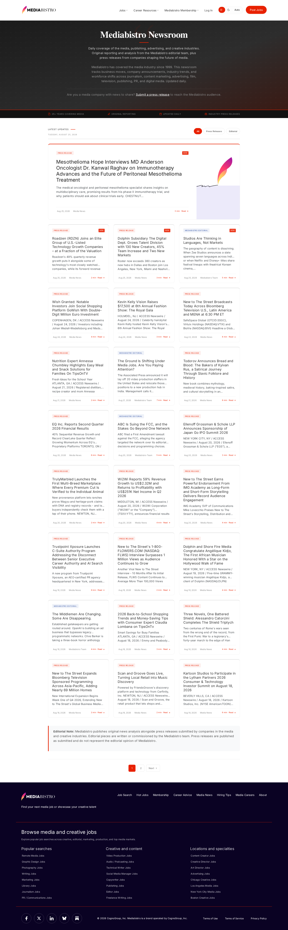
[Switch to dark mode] (229, 10)
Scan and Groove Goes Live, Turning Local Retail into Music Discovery (143, 677)
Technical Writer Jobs (118, 867)
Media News (204, 795)
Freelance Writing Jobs (119, 897)
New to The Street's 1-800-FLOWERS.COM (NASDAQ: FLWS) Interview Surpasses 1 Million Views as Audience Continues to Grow (141, 555)
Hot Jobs (142, 795)
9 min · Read (96, 590)
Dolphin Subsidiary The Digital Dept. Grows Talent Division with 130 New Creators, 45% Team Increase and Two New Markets (142, 246)
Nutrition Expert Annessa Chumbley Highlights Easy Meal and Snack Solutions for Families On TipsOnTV (77, 367)
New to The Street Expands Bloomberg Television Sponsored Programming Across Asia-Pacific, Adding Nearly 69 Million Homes (74, 681)
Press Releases (214, 131)
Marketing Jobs (31, 879)
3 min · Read (180, 211)
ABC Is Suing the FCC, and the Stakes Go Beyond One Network (144, 426)
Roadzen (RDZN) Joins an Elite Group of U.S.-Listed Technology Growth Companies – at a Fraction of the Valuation (77, 244)
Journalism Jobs (31, 891)
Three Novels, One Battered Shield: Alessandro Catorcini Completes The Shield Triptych (208, 618)
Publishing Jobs (115, 885)
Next (151, 768)
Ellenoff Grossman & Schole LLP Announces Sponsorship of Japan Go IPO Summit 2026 (209, 428)
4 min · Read (96, 337)
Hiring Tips (224, 795)
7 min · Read (162, 400)
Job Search (124, 795)
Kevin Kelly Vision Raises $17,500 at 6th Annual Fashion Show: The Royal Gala (142, 306)
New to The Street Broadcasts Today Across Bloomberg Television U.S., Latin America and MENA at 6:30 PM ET (207, 308)
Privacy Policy (259, 918)
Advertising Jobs (200, 873)
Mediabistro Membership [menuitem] (180, 10)
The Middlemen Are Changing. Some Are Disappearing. (77, 616)
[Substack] (77, 918)
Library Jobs (29, 885)
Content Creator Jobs (203, 855)
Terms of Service (234, 918)
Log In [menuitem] (208, 10)
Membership (161, 795)
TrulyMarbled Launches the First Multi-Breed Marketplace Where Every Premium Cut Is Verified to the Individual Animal (78, 485)
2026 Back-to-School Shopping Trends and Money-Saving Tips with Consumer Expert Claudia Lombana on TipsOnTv (143, 620)
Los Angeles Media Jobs (204, 885)
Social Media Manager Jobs (122, 873)
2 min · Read (96, 277)
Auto (237, 9)
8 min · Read (227, 337)
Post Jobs (256, 10)
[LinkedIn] (52, 918)
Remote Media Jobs (33, 855)
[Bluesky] (64, 918)
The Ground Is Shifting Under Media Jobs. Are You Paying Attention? (141, 365)
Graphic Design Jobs (33, 861)
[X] (39, 918)
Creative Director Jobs (203, 861)
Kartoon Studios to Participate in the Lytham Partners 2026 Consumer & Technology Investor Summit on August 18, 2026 (209, 681)
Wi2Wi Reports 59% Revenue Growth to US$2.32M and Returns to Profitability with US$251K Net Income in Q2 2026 (142, 487)
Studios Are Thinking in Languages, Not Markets (203, 240)
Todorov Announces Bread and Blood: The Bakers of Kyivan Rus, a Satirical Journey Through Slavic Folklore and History (208, 369)
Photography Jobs (32, 867)
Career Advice (183, 795)
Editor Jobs (112, 891)
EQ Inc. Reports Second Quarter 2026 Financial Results (78, 426)
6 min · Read (96, 455)
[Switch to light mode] (221, 10)
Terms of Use (210, 918)
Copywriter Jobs (115, 879)
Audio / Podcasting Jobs (120, 861)
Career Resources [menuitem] (145, 10)
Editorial (233, 131)
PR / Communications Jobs (37, 897)
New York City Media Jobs (205, 891)
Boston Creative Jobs (203, 897)
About (263, 795)
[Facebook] (26, 918)
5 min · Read (227, 277)
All (198, 131)
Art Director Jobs (200, 867)
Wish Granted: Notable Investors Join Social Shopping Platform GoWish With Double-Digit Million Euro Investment (77, 308)
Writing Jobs (29, 873)
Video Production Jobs (119, 855)
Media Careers (245, 795)
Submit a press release (153, 94)
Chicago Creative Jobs (203, 879)
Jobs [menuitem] (122, 10)
